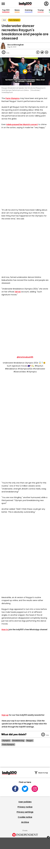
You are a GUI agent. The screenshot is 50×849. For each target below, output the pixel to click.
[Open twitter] (25, 789)
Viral (4, 20)
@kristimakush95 (25, 357)
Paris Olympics (12, 98)
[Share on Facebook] (37, 52)
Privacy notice (25, 806)
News (17, 10)
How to (5, 629)
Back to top (43, 773)
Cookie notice (25, 817)
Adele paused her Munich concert (22, 124)
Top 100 (5, 10)
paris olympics (14, 20)
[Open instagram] (35, 789)
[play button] (25, 71)
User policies (25, 801)
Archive (25, 822)
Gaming (28, 10)
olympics (6, 740)
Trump (41, 10)
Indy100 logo (25, 4)
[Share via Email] (46, 52)
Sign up (5, 715)
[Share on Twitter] (42, 52)
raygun (30, 740)
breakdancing (18, 740)
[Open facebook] (15, 789)
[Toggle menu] (4, 4)
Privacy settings (25, 812)
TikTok (17, 291)
